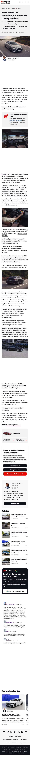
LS (15, 334)
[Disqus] (15, 623)
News (19, 8)
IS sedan (15, 330)
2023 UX (4, 233)
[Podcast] (26, 732)
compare (19, 121)
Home (3, 8)
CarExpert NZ (22, 743)
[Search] (23, 2)
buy (11, 123)
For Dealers (23, 739)
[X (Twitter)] (19, 732)
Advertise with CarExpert (10, 739)
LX (5, 231)
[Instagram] (11, 732)
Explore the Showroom (6, 440)
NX (27, 229)
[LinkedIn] (22, 732)
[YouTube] (4, 732)
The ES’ (4, 174)
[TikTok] (15, 732)
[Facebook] (8, 732)
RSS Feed (25, 747)
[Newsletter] (20, 2)
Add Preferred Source (16, 591)
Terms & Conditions (16, 747)
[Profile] (25, 2)
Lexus (13, 8)
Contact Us (7, 743)
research (12, 121)
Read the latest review (20, 440)
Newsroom (18, 736)
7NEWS (14, 743)
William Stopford (13, 58)
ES (16, 8)
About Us (10, 736)
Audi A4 (14, 419)
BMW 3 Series (8, 417)
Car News (8, 8)
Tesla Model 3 (23, 413)
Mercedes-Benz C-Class (14, 415)
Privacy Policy (5, 747)
